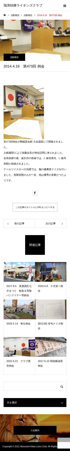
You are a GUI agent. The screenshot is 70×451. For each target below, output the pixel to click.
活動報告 (14, 57)
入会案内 (35, 430)
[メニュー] (64, 5)
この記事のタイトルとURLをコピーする (35, 207)
